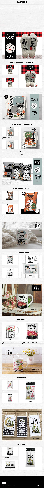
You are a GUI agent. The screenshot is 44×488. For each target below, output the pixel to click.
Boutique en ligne (36, 485)
